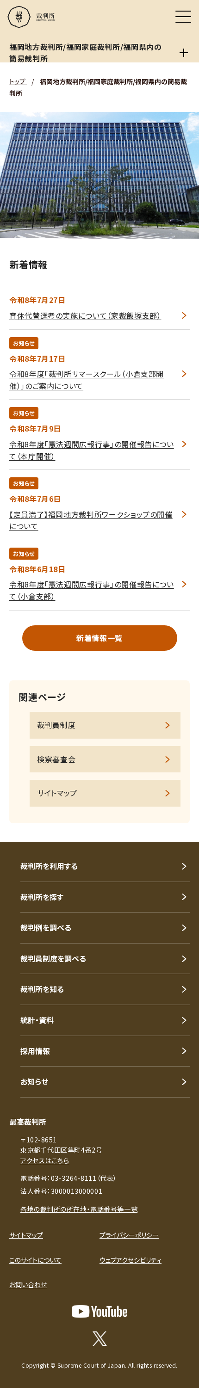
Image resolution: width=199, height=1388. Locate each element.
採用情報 (35, 1050)
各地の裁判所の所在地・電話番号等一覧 (78, 1209)
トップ (18, 81)
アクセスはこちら (44, 1160)
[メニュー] (183, 16)
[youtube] (99, 1311)
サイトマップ (57, 792)
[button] (179, 829)
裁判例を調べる (45, 927)
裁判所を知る (42, 988)
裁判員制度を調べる (53, 958)
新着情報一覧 (99, 637)
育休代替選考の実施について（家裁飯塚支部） (85, 315)
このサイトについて (35, 1260)
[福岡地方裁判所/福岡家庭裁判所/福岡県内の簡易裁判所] (184, 53)
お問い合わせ (28, 1284)
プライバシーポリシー (129, 1235)
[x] (100, 1338)
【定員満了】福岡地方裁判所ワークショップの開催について (91, 520)
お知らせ (34, 1081)
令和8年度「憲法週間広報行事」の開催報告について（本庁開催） (91, 450)
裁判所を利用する (49, 865)
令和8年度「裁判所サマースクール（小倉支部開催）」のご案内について (86, 379)
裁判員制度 (56, 724)
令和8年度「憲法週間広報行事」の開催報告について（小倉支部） (91, 590)
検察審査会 (56, 759)
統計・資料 (37, 1019)
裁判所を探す (41, 896)
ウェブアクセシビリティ (131, 1260)
